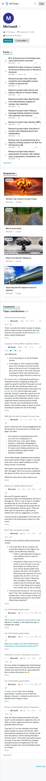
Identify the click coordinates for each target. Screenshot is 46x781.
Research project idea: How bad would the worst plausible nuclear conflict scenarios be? (23, 81)
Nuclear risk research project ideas (21, 199)
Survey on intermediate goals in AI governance (23, 707)
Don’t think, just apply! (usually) (17, 530)
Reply (7, 338)
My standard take (11, 379)
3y (24, 658)
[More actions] (40, 63)
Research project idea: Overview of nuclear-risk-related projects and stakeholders (23, 131)
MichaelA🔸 (12, 63)
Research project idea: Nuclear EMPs (24, 122)
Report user (41, 766)
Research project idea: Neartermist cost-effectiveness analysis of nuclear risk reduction (23, 101)
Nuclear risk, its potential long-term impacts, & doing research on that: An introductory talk (24, 142)
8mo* (20, 347)
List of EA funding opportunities (17, 609)
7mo (22, 321)
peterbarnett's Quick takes (15, 317)
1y (21, 420)
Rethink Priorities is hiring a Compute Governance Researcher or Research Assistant (24, 69)
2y (24, 533)
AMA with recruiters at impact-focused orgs (22, 416)
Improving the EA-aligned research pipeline (21, 288)
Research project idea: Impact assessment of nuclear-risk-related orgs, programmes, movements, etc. (24, 154)
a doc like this (11, 391)
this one (37, 333)
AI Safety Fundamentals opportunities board (24, 620)
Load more (7, 163)
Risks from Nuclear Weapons (18, 258)
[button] (5, 321)
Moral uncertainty (13, 228)
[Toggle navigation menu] (3, 4)
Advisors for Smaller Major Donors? (19, 486)
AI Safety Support (11, 691)
